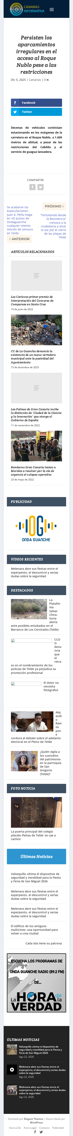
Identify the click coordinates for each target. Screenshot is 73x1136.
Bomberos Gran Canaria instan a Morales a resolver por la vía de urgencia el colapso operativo (33, 470)
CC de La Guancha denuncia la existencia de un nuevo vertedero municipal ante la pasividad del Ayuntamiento (33, 356)
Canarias (35, 80)
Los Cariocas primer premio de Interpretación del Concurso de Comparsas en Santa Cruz (32, 300)
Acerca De (15, 1128)
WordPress (36, 1122)
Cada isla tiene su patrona (36, 943)
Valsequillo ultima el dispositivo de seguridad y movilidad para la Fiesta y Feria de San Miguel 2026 (36, 877)
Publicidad (58, 1128)
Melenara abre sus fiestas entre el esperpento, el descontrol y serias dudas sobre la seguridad (34, 572)
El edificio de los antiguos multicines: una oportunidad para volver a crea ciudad (34, 929)
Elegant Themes (33, 1119)
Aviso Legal (30, 1128)
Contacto (44, 1128)
